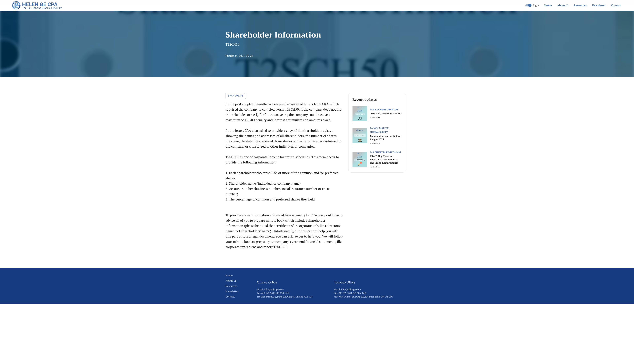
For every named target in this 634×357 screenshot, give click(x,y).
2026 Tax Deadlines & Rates (386, 113)
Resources (580, 5)
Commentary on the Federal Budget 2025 (385, 137)
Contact (616, 5)
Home (548, 5)
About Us (563, 5)
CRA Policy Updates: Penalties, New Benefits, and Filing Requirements (384, 159)
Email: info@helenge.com (270, 289)
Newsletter (599, 5)
